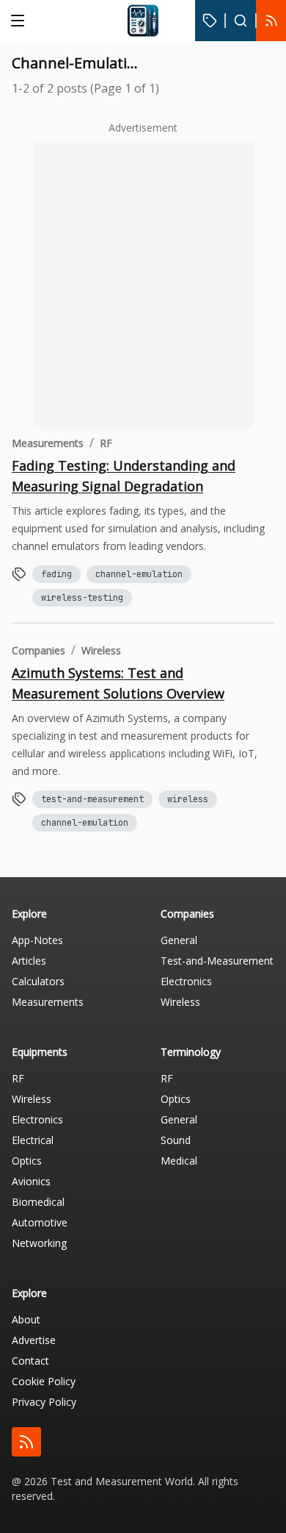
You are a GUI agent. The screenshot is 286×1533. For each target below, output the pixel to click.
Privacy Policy (44, 1402)
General (179, 940)
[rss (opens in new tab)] (26, 1442)
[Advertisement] (143, 284)
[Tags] (210, 20)
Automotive (39, 1222)
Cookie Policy (44, 1381)
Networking (39, 1243)
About (26, 1319)
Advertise (34, 1340)
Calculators (38, 981)
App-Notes (37, 940)
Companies (38, 650)
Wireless (101, 650)
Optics (27, 1161)
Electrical (33, 1140)
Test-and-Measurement (217, 961)
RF (106, 443)
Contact (30, 1361)
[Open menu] (17, 20)
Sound (176, 1140)
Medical (179, 1161)
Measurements (48, 443)
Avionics (31, 1181)
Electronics (186, 981)
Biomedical (38, 1202)
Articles (29, 961)
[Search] (240, 20)
